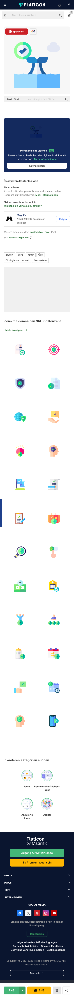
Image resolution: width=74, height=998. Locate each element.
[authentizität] (54, 721)
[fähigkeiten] (54, 619)
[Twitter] (28, 913)
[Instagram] (46, 913)
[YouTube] (54, 913)
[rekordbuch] (20, 518)
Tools (8, 882)
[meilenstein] (20, 484)
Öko (40, 254)
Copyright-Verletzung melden (27, 949)
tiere (20, 254)
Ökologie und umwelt (17, 260)
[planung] (54, 653)
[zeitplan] (54, 687)
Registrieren (37, 933)
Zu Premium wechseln (37, 862)
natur (31, 254)
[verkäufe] (54, 586)
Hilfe (7, 890)
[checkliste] (20, 653)
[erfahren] (20, 349)
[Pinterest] (37, 913)
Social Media (37, 904)
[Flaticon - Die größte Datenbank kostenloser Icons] (32, 5)
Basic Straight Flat (19, 237)
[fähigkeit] (54, 451)
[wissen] (20, 451)
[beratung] (54, 417)
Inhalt (8, 875)
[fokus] (54, 349)
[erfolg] (20, 687)
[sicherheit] (20, 383)
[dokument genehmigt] (54, 383)
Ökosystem (40, 260)
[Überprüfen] (20, 552)
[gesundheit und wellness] (20, 619)
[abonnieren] (54, 552)
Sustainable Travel (40, 232)
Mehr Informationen (45, 159)
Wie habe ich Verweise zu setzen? (23, 205)
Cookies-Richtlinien (52, 946)
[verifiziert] (20, 721)
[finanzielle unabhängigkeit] (20, 586)
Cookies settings (56, 950)
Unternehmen (13, 897)
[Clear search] (52, 15)
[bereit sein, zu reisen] (54, 518)
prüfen (9, 254)
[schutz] (20, 417)
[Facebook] (20, 913)
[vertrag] (54, 484)
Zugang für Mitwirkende (37, 853)
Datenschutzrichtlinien (25, 946)
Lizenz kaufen (37, 165)
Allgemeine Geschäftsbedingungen (37, 942)
